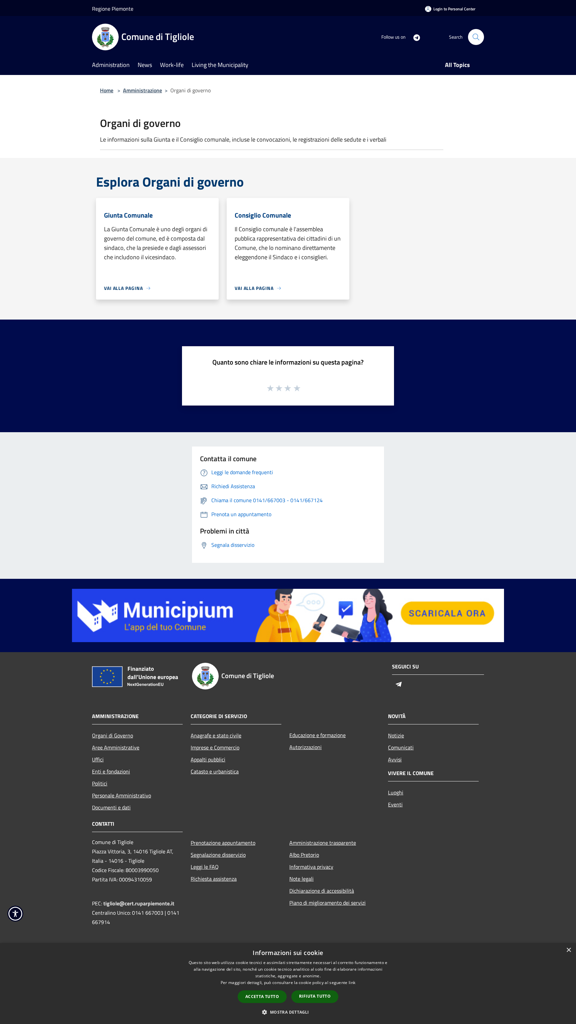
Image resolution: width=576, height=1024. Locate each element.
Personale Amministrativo (121, 795)
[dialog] (288, 983)
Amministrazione (142, 90)
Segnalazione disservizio (218, 855)
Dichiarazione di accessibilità (321, 891)
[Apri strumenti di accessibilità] (15, 914)
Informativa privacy (311, 867)
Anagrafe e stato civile (216, 735)
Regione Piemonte (112, 9)
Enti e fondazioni (111, 771)
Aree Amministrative (115, 747)
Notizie (396, 735)
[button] (288, 1012)
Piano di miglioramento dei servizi (327, 903)
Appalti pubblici (208, 759)
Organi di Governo (112, 735)
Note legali (301, 879)
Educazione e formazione (317, 735)
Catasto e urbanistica (215, 771)
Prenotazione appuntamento (223, 843)
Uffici (98, 759)
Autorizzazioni (305, 747)
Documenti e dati (111, 807)
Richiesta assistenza (214, 879)
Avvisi (395, 759)
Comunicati (401, 747)
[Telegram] (414, 36)
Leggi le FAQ (205, 867)
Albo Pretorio (304, 855)
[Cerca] (476, 37)
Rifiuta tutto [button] (315, 996)
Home (106, 90)
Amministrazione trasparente (322, 843)
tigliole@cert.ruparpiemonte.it (138, 903)
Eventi (395, 804)
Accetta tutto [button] (262, 996)
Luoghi (395, 792)
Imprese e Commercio (215, 747)
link (352, 982)
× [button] (568, 950)
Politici (99, 783)
